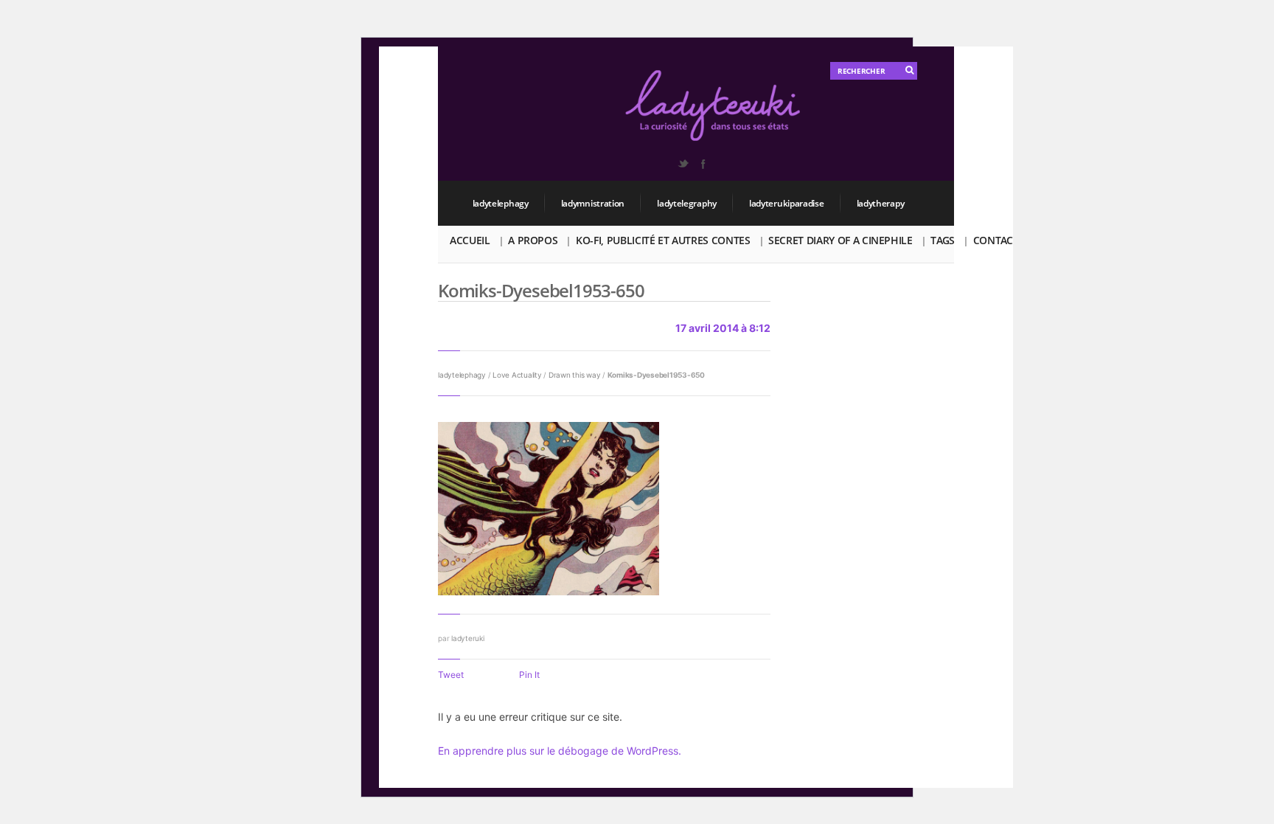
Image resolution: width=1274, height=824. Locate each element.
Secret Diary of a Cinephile (840, 240)
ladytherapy (881, 203)
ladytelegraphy (687, 203)
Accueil (470, 240)
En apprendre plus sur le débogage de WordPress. (559, 750)
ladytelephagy (501, 203)
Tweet (451, 674)
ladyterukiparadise (786, 203)
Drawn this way (575, 374)
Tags (942, 240)
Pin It (529, 674)
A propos (532, 240)
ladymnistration (593, 203)
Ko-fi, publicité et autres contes (663, 240)
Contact (996, 240)
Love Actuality (517, 374)
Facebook (702, 163)
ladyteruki (467, 638)
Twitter (682, 163)
